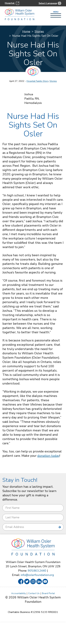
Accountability (18, 593)
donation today (48, 456)
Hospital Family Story (37, 81)
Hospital (10, 3)
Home (26, 31)
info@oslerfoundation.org (37, 575)
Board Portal (48, 593)
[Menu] (55, 14)
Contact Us (34, 593)
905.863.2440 (37, 571)
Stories (39, 31)
